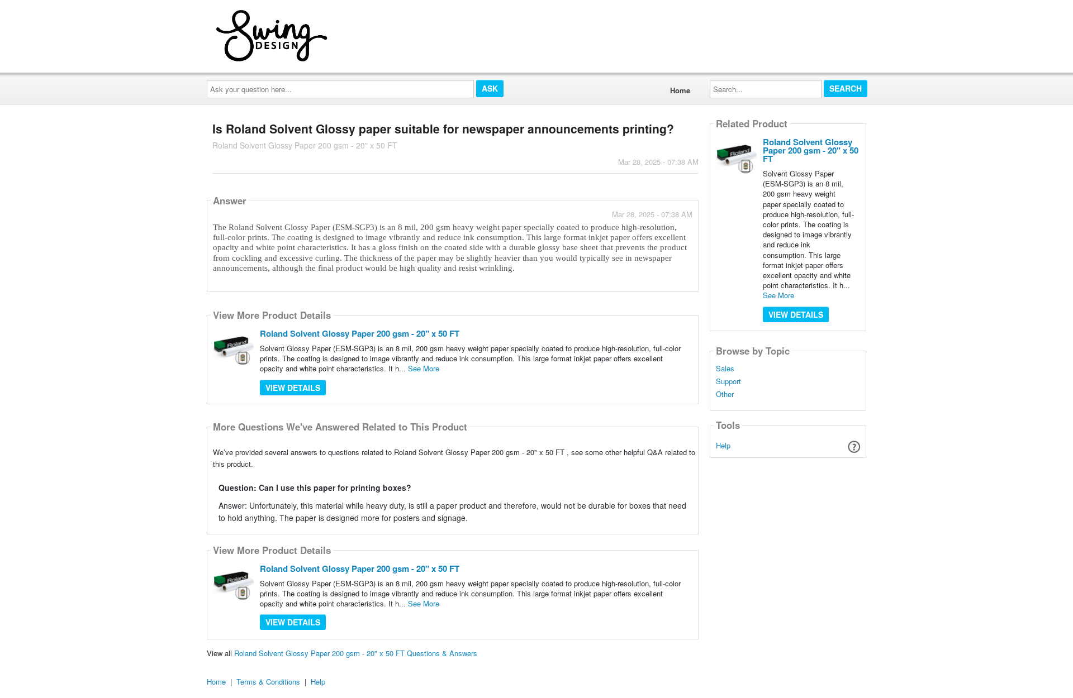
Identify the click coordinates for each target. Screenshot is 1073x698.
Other (725, 394)
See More (423, 368)
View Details (292, 387)
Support (728, 381)
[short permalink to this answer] (592, 282)
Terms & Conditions (268, 681)
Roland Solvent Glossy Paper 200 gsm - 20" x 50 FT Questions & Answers (355, 653)
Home (680, 90)
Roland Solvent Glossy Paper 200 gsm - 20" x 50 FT (359, 333)
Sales (725, 368)
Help (723, 445)
